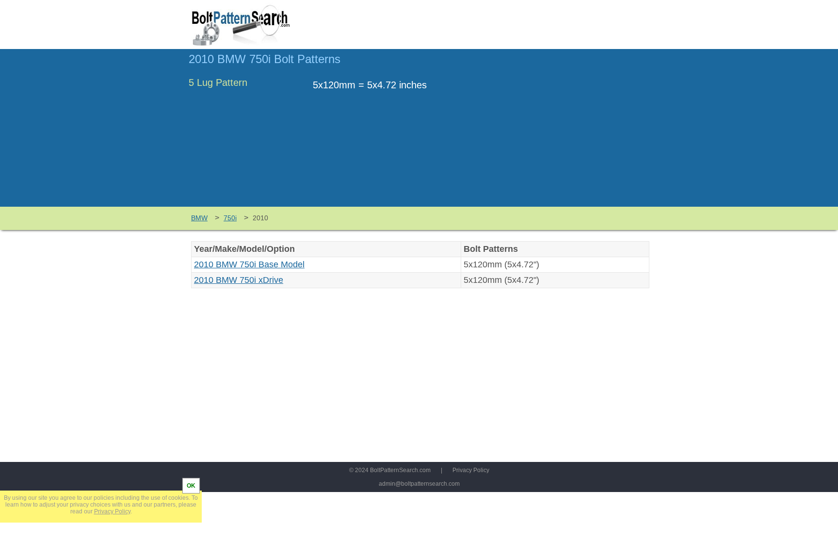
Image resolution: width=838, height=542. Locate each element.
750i (230, 218)
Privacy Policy (470, 470)
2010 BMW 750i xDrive (238, 280)
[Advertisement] (567, 132)
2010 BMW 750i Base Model (249, 264)
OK (191, 485)
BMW (199, 218)
